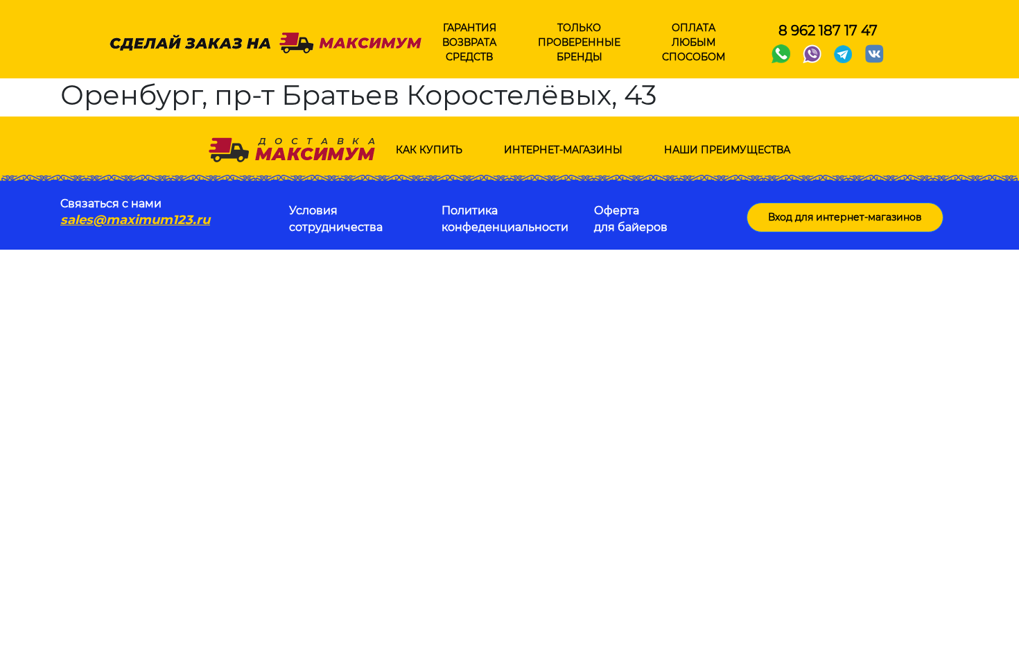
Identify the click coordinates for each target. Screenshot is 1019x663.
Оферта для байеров (631, 219)
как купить (429, 150)
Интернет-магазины (563, 150)
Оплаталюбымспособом (693, 42)
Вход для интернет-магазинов (845, 217)
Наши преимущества (727, 150)
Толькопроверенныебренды (579, 42)
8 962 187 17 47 (828, 30)
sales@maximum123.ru (135, 219)
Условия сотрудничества (336, 219)
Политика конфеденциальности (505, 219)
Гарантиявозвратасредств (469, 42)
